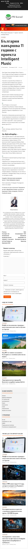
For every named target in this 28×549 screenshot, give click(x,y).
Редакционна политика (14, 5)
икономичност (5, 401)
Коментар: (6, 256)
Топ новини (3, 37)
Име (4, 275)
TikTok (20, 191)
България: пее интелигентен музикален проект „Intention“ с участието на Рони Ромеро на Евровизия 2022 (8, 237)
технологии (4, 481)
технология (5, 405)
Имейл (5, 280)
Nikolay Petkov (13, 331)
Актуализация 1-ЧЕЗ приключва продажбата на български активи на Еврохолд (20, 236)
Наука (3, 403)
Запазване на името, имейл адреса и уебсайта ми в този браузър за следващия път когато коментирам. (13, 291)
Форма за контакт (6, 410)
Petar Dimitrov (5, 67)
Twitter (10, 191)
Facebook (4, 193)
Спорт (3, 406)
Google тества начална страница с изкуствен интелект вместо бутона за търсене (13, 327)
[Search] (26, 29)
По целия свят (5, 399)
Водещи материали (7, 397)
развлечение (4, 534)
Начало (4, 395)
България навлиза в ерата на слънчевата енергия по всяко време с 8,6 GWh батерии (12, 511)
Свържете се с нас (14, 3)
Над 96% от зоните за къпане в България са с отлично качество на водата (13, 354)
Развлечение (5, 408)
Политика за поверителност (14, 6)
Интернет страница (8, 285)
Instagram (14, 191)
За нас (7, 3)
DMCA (21, 3)
